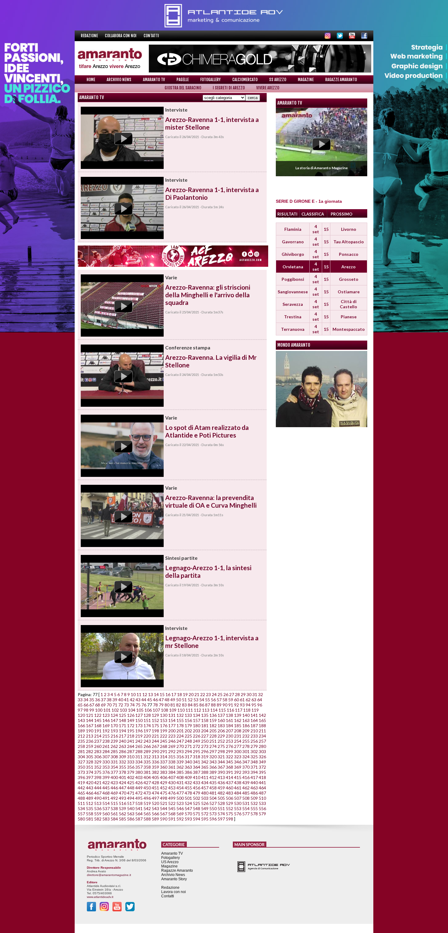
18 (179, 694)
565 (147, 813)
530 (237, 803)
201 (180, 730)
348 (254, 761)
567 (163, 813)
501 (188, 798)
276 (229, 746)
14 (156, 694)
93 (242, 704)
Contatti (151, 35)
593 (188, 818)
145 (97, 720)
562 (122, 813)
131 (172, 715)
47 (161, 699)
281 (81, 751)
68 (97, 704)
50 (178, 699)
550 (213, 808)
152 (155, 720)
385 (180, 772)
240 (122, 741)
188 (262, 725)
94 (248, 704)
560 (106, 813)
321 (221, 756)
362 (180, 767)
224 (180, 735)
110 (181, 710)
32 (260, 694)
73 (126, 704)
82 (178, 704)
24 (214, 694)
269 (172, 746)
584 (114, 818)
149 (130, 720)
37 (103, 699)
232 (246, 735)
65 (80, 704)
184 (229, 725)
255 (246, 741)
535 (89, 808)
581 (89, 818)
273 (204, 746)
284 (106, 751)
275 (221, 746)
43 (138, 699)
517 (130, 803)
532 (254, 803)
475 (163, 792)
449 (139, 787)
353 (106, 767)
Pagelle (182, 79)
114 (214, 710)
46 (155, 699)
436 (221, 782)
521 (163, 803)
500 (180, 798)
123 (106, 715)
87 (207, 704)
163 (246, 720)
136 (213, 715)
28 (237, 694)
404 (147, 777)
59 (230, 699)
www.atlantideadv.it (100, 897)
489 (89, 798)
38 (109, 699)
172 (130, 725)
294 (188, 751)
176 (163, 725)
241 (130, 741)
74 (132, 704)
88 (213, 704)
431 (180, 782)
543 (155, 808)
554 (246, 808)
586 (130, 818)
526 (204, 803)
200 (172, 730)
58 (224, 699)
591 (172, 818)
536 (97, 808)
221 (155, 735)
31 (254, 694)
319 (204, 756)
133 (188, 715)
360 (163, 767)
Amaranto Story (174, 879)
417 (254, 777)
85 (196, 704)
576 (237, 813)
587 (139, 818)
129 (155, 715)
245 (163, 741)
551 (221, 808)
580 (81, 818)
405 (155, 777)
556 (262, 808)
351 (89, 767)
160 (221, 720)
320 (213, 756)
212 (81, 735)
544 (163, 808)
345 (229, 761)
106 (148, 710)
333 (130, 761)
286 (122, 751)
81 (172, 704)
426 (139, 782)
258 (81, 746)
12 (144, 694)
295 (196, 751)
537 (106, 808)
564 (139, 813)
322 (229, 756)
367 (221, 767)
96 (259, 704)
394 (254, 772)
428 (155, 782)
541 (139, 808)
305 (89, 756)
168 (97, 725)
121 (89, 715)
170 (114, 725)
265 (139, 746)
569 (180, 813)
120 (81, 715)
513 (97, 803)
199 (163, 730)
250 (204, 741)
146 (106, 720)
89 (219, 704)
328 (89, 761)
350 (81, 767)
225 (188, 735)
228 (213, 735)
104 (131, 710)
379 (130, 772)
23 (208, 694)
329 (97, 761)
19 (185, 694)
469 (114, 792)
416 (246, 777)
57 (219, 699)
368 (229, 767)
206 (221, 730)
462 (246, 787)
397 (89, 777)
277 (237, 746)
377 (114, 772)
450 (147, 787)
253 (229, 741)
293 (180, 751)
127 (139, 715)
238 (106, 741)
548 (196, 808)
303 (262, 751)
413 (221, 777)
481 (213, 792)
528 (221, 803)
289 (147, 751)
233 (254, 735)
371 (254, 767)
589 (155, 818)
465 (81, 792)
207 (229, 730)
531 (246, 803)
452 (163, 787)
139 (237, 715)
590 (163, 818)
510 (262, 798)
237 (97, 741)
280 (262, 746)
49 (172, 699)
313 (155, 756)
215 (106, 735)
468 (106, 792)
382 (155, 772)
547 (188, 808)
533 (262, 803)
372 (262, 767)
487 (262, 792)
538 (114, 808)
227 (204, 735)
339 (180, 761)
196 (139, 730)
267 (155, 746)
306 (97, 756)
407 (172, 777)
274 (213, 746)
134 (196, 715)
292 (172, 751)
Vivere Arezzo (267, 87)
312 (147, 756)
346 (237, 761)
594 (196, 818)
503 (204, 798)
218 (130, 735)
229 (221, 735)
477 (180, 792)
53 (196, 699)
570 (188, 813)
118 (247, 710)
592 (180, 818)
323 (237, 756)
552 (229, 808)
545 (172, 808)
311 (139, 756)
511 (81, 803)
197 (147, 730)
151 (147, 720)
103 (123, 710)
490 (97, 798)
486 (254, 792)
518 (139, 803)
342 (204, 761)
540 (130, 808)
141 (254, 715)
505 (221, 798)
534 (81, 808)
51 (184, 699)
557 (81, 813)
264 (130, 746)
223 (172, 735)
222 (163, 735)
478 (188, 792)
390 (221, 772)
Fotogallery (210, 79)
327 (81, 761)
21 (196, 694)
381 (147, 772)
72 (120, 704)
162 (237, 720)
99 (91, 710)
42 (132, 699)
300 (237, 751)
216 (114, 735)
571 (196, 813)
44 (143, 699)
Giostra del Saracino (183, 87)
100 (98, 710)
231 (237, 735)
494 (130, 798)
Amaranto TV (154, 79)
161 (229, 720)
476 (172, 792)
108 (164, 710)
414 (229, 777)
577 (246, 813)
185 (237, 725)
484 (237, 792)
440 (254, 782)
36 (97, 699)
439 (246, 782)
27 (231, 694)
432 (188, 782)
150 (139, 720)
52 (190, 699)
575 (229, 813)
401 (122, 777)
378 (122, 772)
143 (81, 720)
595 (204, 818)
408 (180, 777)
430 (172, 782)
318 (196, 756)
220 (147, 735)
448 (130, 787)
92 (236, 704)
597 (221, 818)
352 (97, 767)
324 (246, 756)
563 (130, 813)
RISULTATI (287, 214)
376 (106, 772)
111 (189, 710)
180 (196, 725)
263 (122, 746)
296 (204, 751)
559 (97, 813)
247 (180, 741)
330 (106, 761)
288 (139, 751)
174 (147, 725)
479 (196, 792)
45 (149, 699)
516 (122, 803)
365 (204, 767)
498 (163, 798)
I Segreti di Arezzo (229, 87)
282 (89, 751)
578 (254, 813)
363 (188, 767)
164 (254, 720)
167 (89, 725)
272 (196, 746)
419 (81, 782)
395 (262, 772)
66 (86, 704)
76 (143, 704)
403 (139, 777)
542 (147, 808)
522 (172, 803)
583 (106, 818)
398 (97, 777)
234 (262, 735)
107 (156, 710)
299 (229, 751)
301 (246, 751)
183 (221, 725)
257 (262, 741)
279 (254, 746)
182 (213, 725)
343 (213, 761)
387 (196, 772)
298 (221, 751)
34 (86, 699)
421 (97, 782)
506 (229, 798)
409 (188, 777)
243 (147, 741)
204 (204, 730)
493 (122, 798)
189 (81, 730)
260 (97, 746)
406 (163, 777)
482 (221, 792)
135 (204, 715)
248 (188, 741)
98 (86, 710)
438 (237, 782)
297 (213, 751)
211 (262, 730)
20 (191, 694)
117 (238, 710)
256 (254, 741)
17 (173, 694)
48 (167, 699)
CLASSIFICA (312, 214)
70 (109, 704)
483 (229, 792)
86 (201, 704)
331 (114, 761)
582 (97, 818)
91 (230, 704)
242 (139, 741)
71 (114, 704)
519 (147, 803)
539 (122, 808)
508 (246, 798)
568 (172, 813)
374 (89, 772)
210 (254, 730)
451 (155, 787)
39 (114, 699)
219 (139, 735)
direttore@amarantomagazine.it (109, 875)
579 (262, 813)
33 (80, 699)
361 (172, 767)
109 (172, 710)
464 (262, 787)
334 (139, 761)
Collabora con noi (121, 35)
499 (172, 798)
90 (224, 704)
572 (204, 813)
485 (246, 792)
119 (255, 710)
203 (196, 730)
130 (163, 715)
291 (163, 751)
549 (204, 808)
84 (190, 704)
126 (130, 715)
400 (114, 777)
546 (180, 808)
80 (167, 704)
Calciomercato (245, 79)
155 (180, 720)
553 (237, 808)
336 (155, 761)
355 (122, 767)
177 (172, 725)
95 (253, 704)
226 (196, 735)
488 (81, 798)
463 (254, 787)
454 (180, 787)
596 (213, 818)
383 (163, 772)
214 (97, 735)
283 (97, 751)
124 (114, 715)
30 (249, 694)
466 (89, 792)
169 (106, 725)
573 (213, 813)
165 (262, 720)
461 (237, 787)
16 (167, 694)
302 (254, 751)
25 (220, 694)
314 (163, 756)
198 (155, 730)
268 (163, 746)
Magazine (306, 79)
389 (213, 772)
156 (188, 720)
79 (161, 704)
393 (246, 772)
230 (229, 735)
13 (150, 694)
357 (139, 767)
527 (213, 803)
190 (89, 730)
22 (202, 694)
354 (114, 767)
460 (229, 787)
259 (89, 746)
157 (196, 720)
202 (188, 730)
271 (188, 746)
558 (89, 813)
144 (89, 720)
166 (81, 725)
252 (221, 741)
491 (106, 798)
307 (106, 756)
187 (254, 725)
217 (122, 735)
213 (89, 735)
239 (114, 741)
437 (229, 782)
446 (114, 787)
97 (80, 710)
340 (188, 761)
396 (81, 777)
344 (221, 761)
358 (147, 767)
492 (114, 798)
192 (106, 730)
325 (254, 756)
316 (180, 756)
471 (130, 792)
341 (196, 761)
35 (91, 699)
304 (81, 756)
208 (237, 730)
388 (204, 772)
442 (81, 787)
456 (196, 787)
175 (155, 725)
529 (229, 803)
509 (254, 798)
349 (262, 761)
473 (147, 792)
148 (122, 720)
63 (253, 699)
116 (230, 710)
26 (225, 694)
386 (188, 772)
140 (246, 715)
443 (89, 787)
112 (197, 710)
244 (155, 741)
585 (122, 818)
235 (81, 741)
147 (114, 720)
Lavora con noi (173, 892)
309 (122, 756)
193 (114, 730)
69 (103, 704)
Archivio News (119, 79)
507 (237, 798)
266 (147, 746)
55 (207, 699)
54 (201, 699)
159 (213, 720)
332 (122, 761)
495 (139, 798)
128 (147, 715)
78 (155, 704)
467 (97, 792)
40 (120, 699)
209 (246, 730)
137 (221, 715)
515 (114, 803)
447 (122, 787)
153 (163, 720)
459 (221, 787)
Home (91, 79)
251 (213, 741)
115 (222, 710)
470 (122, 792)
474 (155, 792)
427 (147, 782)
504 (213, 798)
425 (130, 782)
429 (163, 782)
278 (246, 746)
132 (180, 715)
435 (213, 782)
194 (122, 730)
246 (172, 741)
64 (259, 699)
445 (106, 787)
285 (114, 751)
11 (139, 694)
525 (196, 803)
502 (196, 798)
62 (248, 699)
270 (180, 746)
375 (97, 772)
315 (172, 756)
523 (180, 803)
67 (91, 704)
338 (172, 761)
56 (213, 699)
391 (229, 772)
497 (155, 798)
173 (139, 725)
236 (89, 741)
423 (114, 782)
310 (130, 756)
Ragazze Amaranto (341, 79)
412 (213, 777)
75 (138, 704)
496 (147, 798)
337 (163, 761)
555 (254, 808)
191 (97, 730)
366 (213, 767)
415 (237, 777)
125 (122, 715)
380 (139, 772)
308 (114, 756)
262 (114, 746)
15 (162, 694)
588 (147, 818)
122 (97, 715)
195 (130, 730)
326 (262, 756)
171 (122, 725)
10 (133, 694)
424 (122, 782)
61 (242, 699)
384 (172, 772)
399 (106, 777)
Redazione (90, 35)
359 (155, 767)
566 (155, 813)
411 (204, 777)
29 (243, 694)
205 (213, 730)
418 (262, 777)
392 (237, 772)
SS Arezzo (277, 79)
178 (180, 725)
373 (81, 772)
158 (204, 720)
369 (237, 767)
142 (262, 715)
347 (246, 761)
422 (106, 782)
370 (246, 767)
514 (106, 803)
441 (262, 782)
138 (229, 715)
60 (236, 699)
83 (184, 704)
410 (196, 777)
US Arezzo (170, 862)
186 (246, 725)
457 (204, 787)
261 (106, 746)
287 (130, 751)
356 (130, 767)
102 (115, 710)
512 (89, 803)
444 (97, 787)
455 (188, 787)
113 (205, 710)
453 (172, 787)
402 (130, 777)
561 (114, 813)
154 (172, 720)
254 (237, 741)
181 (204, 725)
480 (204, 792)
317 (188, 756)
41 (126, 699)
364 (196, 767)
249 (196, 741)
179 (188, 725)
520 (155, 803)
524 (188, 803)
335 (147, 761)
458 (213, 787)
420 (89, 782)
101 (107, 710)
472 (139, 792)
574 (221, 813)
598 (229, 818)
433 (196, 782)
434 (204, 782)
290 (155, 751)
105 (140, 710)
